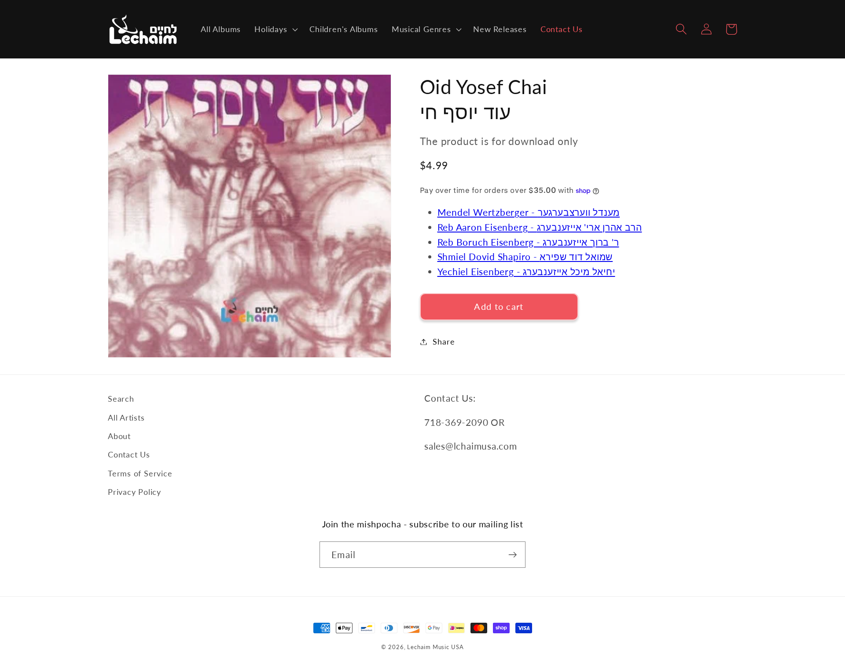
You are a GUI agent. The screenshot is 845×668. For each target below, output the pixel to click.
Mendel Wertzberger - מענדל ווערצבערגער (528, 212)
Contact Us (129, 454)
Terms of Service (140, 473)
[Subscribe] (512, 554)
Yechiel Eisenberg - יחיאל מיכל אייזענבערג (526, 271)
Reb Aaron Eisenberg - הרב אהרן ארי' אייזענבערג (539, 226)
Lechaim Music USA (435, 646)
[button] (275, 29)
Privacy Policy (134, 492)
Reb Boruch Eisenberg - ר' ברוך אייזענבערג (528, 241)
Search (121, 398)
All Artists (126, 417)
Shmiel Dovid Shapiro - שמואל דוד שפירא (525, 256)
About (119, 436)
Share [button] (444, 341)
